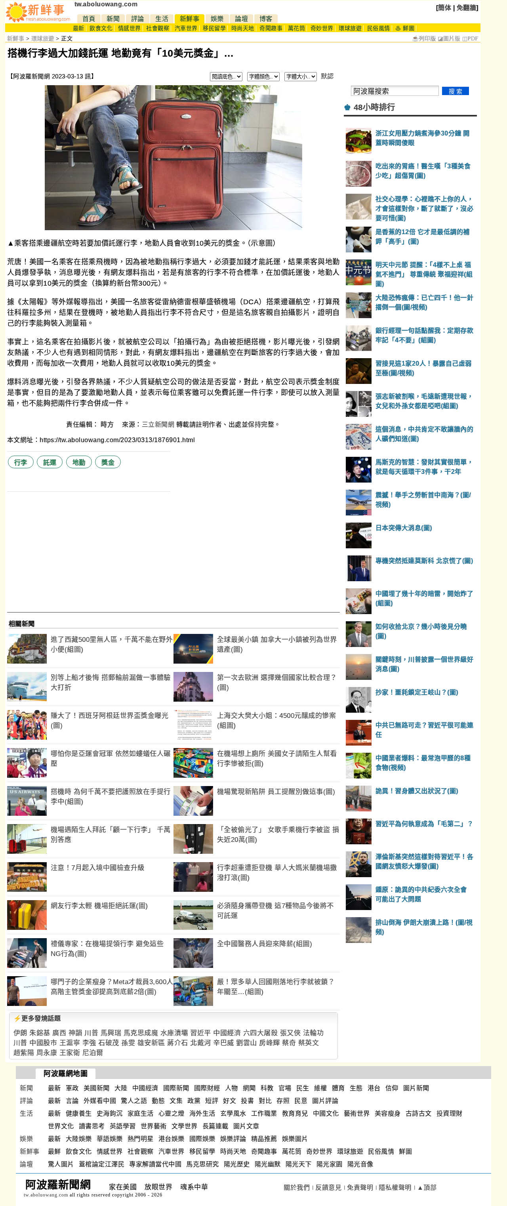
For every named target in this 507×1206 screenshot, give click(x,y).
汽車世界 (186, 28)
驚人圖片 (61, 1164)
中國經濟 (227, 1033)
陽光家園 (329, 1164)
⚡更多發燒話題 (37, 1018)
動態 (158, 1100)
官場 (285, 1088)
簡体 (444, 7)
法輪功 (313, 1033)
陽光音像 (360, 1164)
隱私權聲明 (395, 1187)
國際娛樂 (202, 1138)
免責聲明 (360, 1187)
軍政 (72, 1088)
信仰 (391, 1088)
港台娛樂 (171, 1138)
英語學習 (123, 1126)
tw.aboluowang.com (106, 4)
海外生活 (202, 1113)
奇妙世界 (322, 28)
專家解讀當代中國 (155, 1164)
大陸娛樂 (79, 1138)
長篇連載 (215, 1126)
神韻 (75, 1033)
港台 (374, 1088)
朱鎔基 (39, 1033)
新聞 (113, 18)
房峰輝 (269, 1043)
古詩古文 (419, 1113)
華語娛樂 (110, 1138)
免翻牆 (467, 7)
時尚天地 (242, 28)
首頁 (88, 18)
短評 (211, 1100)
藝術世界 (357, 1113)
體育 (338, 1088)
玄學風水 (233, 1113)
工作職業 (264, 1113)
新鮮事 (190, 18)
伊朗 (20, 1033)
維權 (320, 1088)
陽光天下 (299, 1164)
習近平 (200, 1033)
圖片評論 (325, 1100)
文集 (176, 1100)
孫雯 (128, 1043)
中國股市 (43, 1043)
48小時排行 (374, 107)
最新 (78, 28)
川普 (91, 1033)
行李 (20, 462)
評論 (137, 18)
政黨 (193, 1100)
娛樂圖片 (295, 1138)
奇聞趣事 (270, 28)
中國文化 (326, 1113)
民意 (300, 1100)
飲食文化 (101, 28)
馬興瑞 (111, 1033)
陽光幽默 (268, 1164)
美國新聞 (97, 1088)
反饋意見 (328, 1187)
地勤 (79, 462)
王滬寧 (69, 1043)
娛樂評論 (233, 1138)
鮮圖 (405, 1151)
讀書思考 (92, 1126)
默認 (327, 76)
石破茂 (108, 1043)
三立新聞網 (158, 424)
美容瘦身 (388, 1113)
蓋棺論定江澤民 (102, 1164)
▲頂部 (427, 1187)
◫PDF (470, 39)
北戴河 (200, 1043)
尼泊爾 (92, 1053)
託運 (49, 462)
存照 (283, 1100)
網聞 (249, 1088)
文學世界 (185, 1126)
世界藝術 (154, 1126)
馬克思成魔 (141, 1033)
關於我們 (297, 1187)
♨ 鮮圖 (404, 28)
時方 (108, 424)
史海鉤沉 (110, 1113)
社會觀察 (157, 28)
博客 (266, 18)
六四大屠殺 (260, 1033)
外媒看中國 (100, 1100)
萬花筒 (296, 28)
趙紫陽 (23, 1053)
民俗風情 (378, 28)
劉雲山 (246, 1043)
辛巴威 (223, 1043)
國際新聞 (176, 1088)
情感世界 (129, 28)
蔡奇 (289, 1043)
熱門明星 (141, 1138)
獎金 (107, 462)
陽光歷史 (237, 1164)
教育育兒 (295, 1113)
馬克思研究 (202, 1164)
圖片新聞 (416, 1088)
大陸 (121, 1088)
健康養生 (79, 1113)
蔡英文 (308, 1043)
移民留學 (214, 28)
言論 (72, 1100)
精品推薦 (264, 1138)
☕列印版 (424, 39)
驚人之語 (134, 1100)
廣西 (59, 1033)
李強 (89, 1043)
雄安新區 (151, 1043)
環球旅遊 (350, 28)
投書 (247, 1100)
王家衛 (69, 1053)
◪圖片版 (449, 39)
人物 (231, 1088)
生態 (356, 1088)
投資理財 (449, 1113)
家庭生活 (141, 1113)
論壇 (241, 18)
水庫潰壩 (174, 1033)
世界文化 (61, 1126)
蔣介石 (177, 1043)
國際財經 (207, 1088)
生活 (161, 18)
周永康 (46, 1053)
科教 (267, 1088)
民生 (302, 1088)
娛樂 (217, 18)
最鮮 (54, 1151)
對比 (265, 1100)
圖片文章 (246, 1126)
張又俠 (290, 1033)
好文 (229, 1100)
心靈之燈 (171, 1113)
